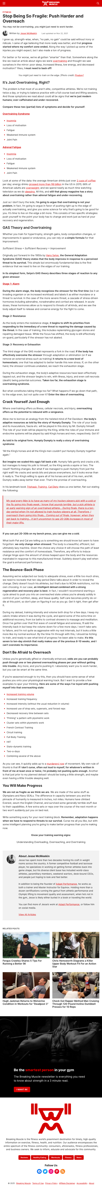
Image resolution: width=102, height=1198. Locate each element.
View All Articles (27, 914)
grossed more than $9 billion (45, 184)
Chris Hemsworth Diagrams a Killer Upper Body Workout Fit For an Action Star (74, 963)
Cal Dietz (53, 486)
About (91, 1183)
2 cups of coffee (86, 180)
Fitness (7, 12)
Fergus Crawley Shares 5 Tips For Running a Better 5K (22, 962)
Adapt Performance (66, 884)
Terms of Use (38, 1183)
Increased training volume (20, 694)
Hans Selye (52, 255)
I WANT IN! (21, 1089)
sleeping (30, 191)
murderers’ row (55, 763)
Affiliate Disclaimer (67, 1183)
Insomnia (11, 120)
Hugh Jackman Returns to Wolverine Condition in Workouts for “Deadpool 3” (25, 1002)
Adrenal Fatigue (12, 147)
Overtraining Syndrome (16, 113)
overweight (32, 187)
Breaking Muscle (23, 1183)
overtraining (60, 60)
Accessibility (82, 1183)
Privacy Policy (51, 1183)
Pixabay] (79, 75)
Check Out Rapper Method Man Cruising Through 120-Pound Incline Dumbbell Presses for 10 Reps (75, 1003)
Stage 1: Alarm (11, 283)
